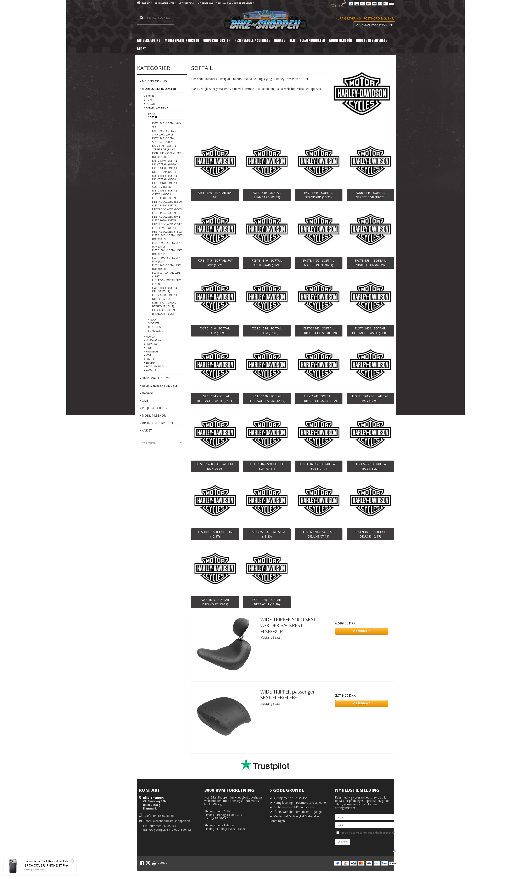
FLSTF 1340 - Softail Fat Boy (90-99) (167, 237)
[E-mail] (365, 825)
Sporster (154, 323)
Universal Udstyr (155, 378)
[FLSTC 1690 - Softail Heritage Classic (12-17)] (267, 366)
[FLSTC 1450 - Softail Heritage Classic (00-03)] (370, 298)
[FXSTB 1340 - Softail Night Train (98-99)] (267, 230)
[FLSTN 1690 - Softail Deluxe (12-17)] (370, 501)
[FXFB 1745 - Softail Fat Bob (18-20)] (215, 230)
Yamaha (150, 370)
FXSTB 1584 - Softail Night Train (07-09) (164, 177)
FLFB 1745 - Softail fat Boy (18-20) (166, 267)
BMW (148, 100)
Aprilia (150, 96)
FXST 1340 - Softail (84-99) (166, 125)
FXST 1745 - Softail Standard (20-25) (164, 140)
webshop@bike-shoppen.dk (171, 821)
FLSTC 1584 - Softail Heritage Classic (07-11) (167, 214)
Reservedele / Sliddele (159, 386)
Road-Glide (155, 331)
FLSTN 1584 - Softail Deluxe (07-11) (164, 289)
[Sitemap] (394, 850)
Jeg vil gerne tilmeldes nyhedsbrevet (367, 831)
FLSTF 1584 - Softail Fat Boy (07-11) (167, 252)
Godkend (342, 841)
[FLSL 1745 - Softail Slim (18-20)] (267, 501)
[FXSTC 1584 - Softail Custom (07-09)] (267, 298)
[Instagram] (148, 863)
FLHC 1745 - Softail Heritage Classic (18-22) (167, 229)
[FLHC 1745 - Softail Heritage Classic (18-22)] (318, 366)
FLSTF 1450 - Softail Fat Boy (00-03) (167, 244)
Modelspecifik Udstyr (158, 89)
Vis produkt (361, 631)
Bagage (147, 393)
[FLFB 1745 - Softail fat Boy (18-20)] (370, 434)
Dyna (151, 113)
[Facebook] (142, 863)
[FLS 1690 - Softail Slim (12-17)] (215, 501)
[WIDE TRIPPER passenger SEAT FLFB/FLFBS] (223, 718)
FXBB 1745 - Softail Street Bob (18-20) (164, 147)
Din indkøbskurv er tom (371, 24)
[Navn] (365, 817)
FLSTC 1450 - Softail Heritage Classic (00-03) (167, 207)
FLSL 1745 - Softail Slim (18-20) (166, 282)
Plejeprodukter (154, 408)
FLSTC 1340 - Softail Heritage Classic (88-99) (167, 200)
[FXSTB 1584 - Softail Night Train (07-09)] (370, 230)
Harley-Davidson (156, 107)
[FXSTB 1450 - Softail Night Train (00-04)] (318, 230)
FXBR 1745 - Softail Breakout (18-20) (164, 312)
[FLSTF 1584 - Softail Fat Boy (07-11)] (267, 434)
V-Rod (152, 319)
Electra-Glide (157, 327)
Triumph (151, 363)
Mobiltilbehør (153, 415)
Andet (146, 430)
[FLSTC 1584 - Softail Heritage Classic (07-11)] (215, 366)
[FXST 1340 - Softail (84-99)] (215, 162)
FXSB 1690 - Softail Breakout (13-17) (164, 304)
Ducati (150, 104)
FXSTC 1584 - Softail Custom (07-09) (164, 192)
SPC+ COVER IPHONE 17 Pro (46, 865)
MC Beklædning (154, 81)
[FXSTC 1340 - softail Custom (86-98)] (215, 298)
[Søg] (155, 18)
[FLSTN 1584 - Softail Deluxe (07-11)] (318, 501)
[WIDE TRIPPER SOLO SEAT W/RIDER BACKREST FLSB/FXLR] (223, 646)
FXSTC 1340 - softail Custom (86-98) (164, 185)
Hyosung (151, 344)
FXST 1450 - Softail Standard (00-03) (164, 132)
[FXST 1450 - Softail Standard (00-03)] (267, 162)
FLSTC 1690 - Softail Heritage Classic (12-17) (167, 222)
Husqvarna (153, 340)
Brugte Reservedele (157, 423)
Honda (150, 336)
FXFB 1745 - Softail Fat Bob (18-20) (166, 155)
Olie (144, 400)
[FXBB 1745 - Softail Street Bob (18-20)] (370, 162)
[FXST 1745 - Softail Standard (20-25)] (318, 162)
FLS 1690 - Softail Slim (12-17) (166, 274)
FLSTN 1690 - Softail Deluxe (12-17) (164, 297)
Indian (149, 348)
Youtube (161, 862)
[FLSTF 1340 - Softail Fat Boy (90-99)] (370, 366)
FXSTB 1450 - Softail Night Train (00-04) (164, 170)
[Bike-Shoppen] (265, 20)
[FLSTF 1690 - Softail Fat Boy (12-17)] (318, 434)
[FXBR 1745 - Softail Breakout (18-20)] (267, 569)
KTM (148, 355)
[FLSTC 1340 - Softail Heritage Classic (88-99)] (318, 298)
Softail (153, 117)
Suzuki (150, 359)
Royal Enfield (154, 366)
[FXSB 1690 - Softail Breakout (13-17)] (215, 569)
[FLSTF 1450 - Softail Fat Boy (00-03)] (215, 434)
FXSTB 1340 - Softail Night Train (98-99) (164, 162)
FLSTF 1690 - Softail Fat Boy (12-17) (167, 259)
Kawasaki (151, 351)
